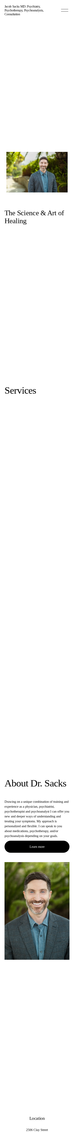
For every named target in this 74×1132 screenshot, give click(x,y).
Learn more (37, 846)
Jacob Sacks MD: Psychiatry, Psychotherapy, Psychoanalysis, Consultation (24, 10)
